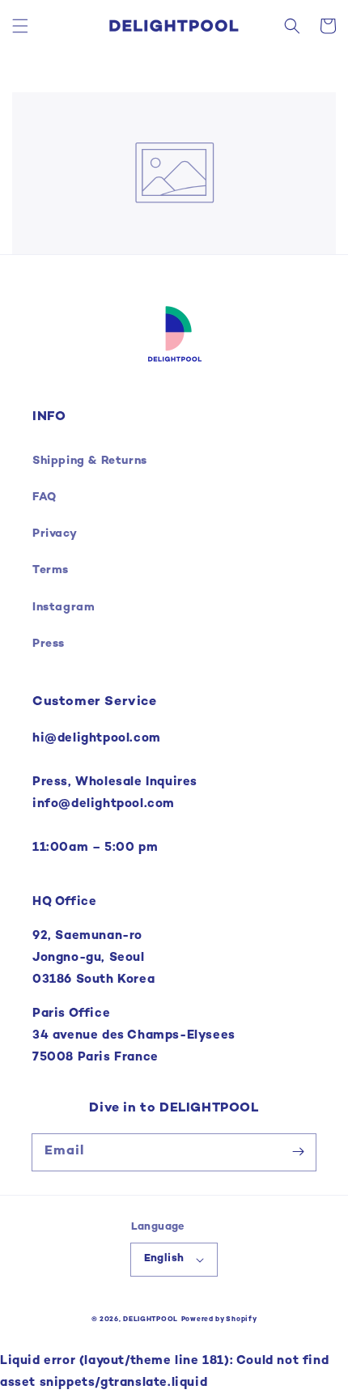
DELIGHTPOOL (150, 1319)
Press (48, 644)
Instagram (63, 607)
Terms (50, 570)
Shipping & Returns (89, 461)
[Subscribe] (298, 1152)
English (164, 1258)
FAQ (44, 497)
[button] (20, 26)
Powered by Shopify (219, 1319)
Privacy (54, 534)
